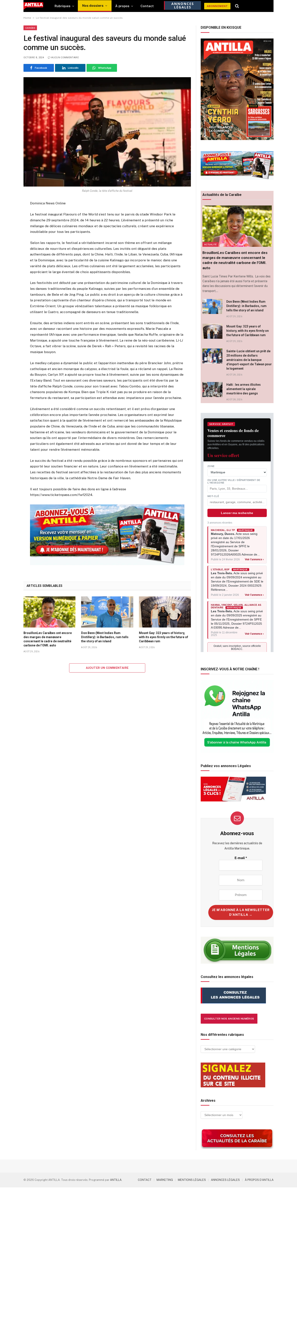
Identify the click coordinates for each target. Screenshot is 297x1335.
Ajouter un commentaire (107, 667)
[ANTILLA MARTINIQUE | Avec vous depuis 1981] (33, 6)
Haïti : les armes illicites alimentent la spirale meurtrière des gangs (243, 389)
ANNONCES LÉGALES (225, 1179)
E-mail (241, 858)
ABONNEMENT (217, 6)
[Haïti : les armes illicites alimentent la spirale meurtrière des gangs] (212, 389)
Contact (147, 6)
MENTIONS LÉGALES (192, 1179)
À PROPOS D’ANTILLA (259, 1179)
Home (27, 17)
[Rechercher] (237, 6)
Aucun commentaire (65, 57)
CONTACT (145, 1179)
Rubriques (62, 6)
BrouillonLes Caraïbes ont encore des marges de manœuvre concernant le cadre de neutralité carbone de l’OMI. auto (47, 639)
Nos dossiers (92, 5)
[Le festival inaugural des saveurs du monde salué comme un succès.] (107, 132)
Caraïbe (30, 28)
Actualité (210, 244)
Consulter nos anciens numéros (229, 1018)
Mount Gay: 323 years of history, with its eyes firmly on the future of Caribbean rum (163, 637)
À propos (122, 6)
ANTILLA (116, 1179)
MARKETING (165, 1179)
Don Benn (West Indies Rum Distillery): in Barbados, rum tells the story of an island (104, 637)
